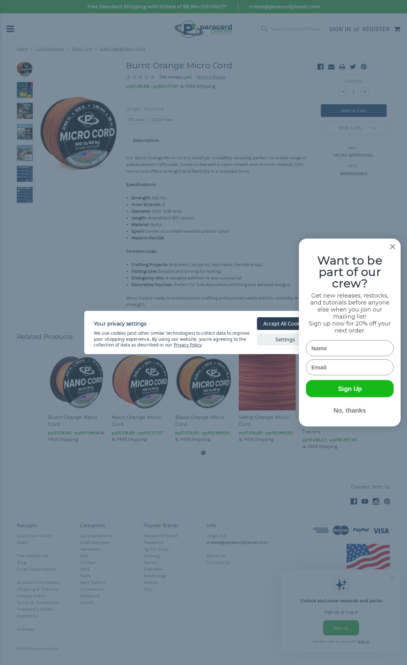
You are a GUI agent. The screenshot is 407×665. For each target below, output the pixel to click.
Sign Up (350, 388)
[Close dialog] (392, 246)
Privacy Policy (187, 345)
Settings (285, 339)
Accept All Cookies (285, 323)
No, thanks (350, 410)
